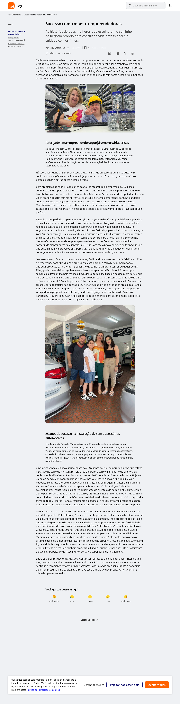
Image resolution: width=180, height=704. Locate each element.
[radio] (54, 598)
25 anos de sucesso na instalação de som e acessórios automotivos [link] (17, 45)
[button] (58, 53)
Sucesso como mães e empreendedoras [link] (16, 32)
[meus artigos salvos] (170, 5)
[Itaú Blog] (15, 5)
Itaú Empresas (15, 14)
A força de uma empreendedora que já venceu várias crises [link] (16, 38)
